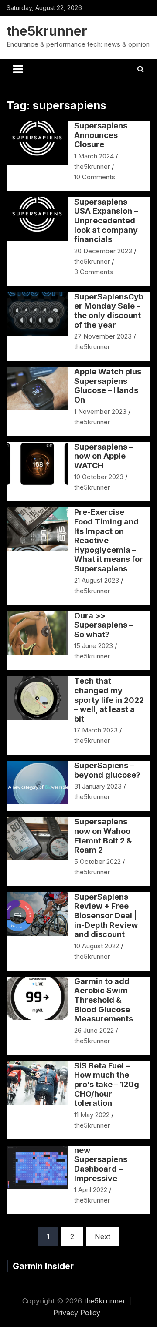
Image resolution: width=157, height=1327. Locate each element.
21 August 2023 (96, 580)
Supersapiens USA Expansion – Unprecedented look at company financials (106, 220)
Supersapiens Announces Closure (100, 135)
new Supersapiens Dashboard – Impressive (100, 1164)
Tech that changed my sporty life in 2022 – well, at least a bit (109, 699)
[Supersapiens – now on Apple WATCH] (37, 464)
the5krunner (47, 31)
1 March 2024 (94, 156)
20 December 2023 (103, 251)
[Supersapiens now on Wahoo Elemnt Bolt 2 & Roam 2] (37, 839)
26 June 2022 (94, 1030)
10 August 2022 (96, 946)
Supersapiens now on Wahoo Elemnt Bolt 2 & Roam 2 (103, 835)
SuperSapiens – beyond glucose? (107, 770)
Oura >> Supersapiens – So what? (103, 625)
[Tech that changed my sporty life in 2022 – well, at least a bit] (37, 698)
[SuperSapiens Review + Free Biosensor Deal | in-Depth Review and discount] (37, 914)
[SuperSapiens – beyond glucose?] (37, 783)
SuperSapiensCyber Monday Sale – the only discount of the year (108, 310)
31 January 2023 (98, 786)
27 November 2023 (103, 336)
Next (102, 1236)
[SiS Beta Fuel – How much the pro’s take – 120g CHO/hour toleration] (37, 1083)
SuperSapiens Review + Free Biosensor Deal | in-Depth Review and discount (106, 915)
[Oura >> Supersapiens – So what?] (37, 633)
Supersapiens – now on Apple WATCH (103, 456)
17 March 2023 (96, 730)
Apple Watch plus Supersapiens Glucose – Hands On (107, 385)
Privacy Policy (76, 1312)
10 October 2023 (98, 477)
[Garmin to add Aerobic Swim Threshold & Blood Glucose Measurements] (37, 999)
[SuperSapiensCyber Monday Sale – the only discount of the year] (37, 314)
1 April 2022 (90, 1190)
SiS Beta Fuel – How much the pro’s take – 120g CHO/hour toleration (106, 1084)
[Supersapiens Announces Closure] (37, 143)
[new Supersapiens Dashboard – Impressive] (37, 1167)
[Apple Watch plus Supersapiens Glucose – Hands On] (37, 389)
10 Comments (94, 177)
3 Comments (93, 272)
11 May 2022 (91, 1115)
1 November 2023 (100, 411)
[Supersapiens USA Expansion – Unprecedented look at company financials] (37, 219)
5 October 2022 (97, 861)
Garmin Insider (43, 1266)
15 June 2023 (93, 646)
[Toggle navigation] (18, 69)
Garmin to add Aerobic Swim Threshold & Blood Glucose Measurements (103, 1000)
